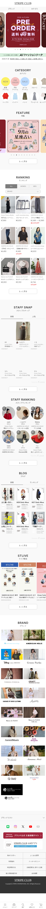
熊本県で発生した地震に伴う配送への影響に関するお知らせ (27, 59)
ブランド (11, 9)
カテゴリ (34, 9)
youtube (30, 826)
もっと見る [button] (23, 161)
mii (6, 342)
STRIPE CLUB (23, 3)
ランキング (34, 482)
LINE (8, 826)
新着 (12, 316)
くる (35, 342)
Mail (38, 826)
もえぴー (22, 342)
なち (6, 371)
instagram (15, 826)
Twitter (23, 826)
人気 (34, 316)
